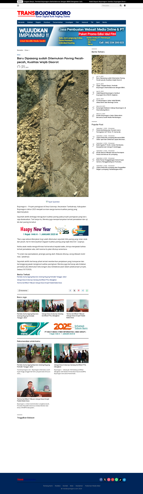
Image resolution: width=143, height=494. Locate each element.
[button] (121, 5)
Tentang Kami (48, 486)
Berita (105, 22)
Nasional (85, 22)
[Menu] (18, 5)
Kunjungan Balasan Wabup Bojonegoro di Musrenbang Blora (111, 109)
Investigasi (69, 22)
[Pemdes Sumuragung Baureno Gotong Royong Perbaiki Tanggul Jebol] (28, 305)
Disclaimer (79, 486)
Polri (77, 22)
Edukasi (30, 22)
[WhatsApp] (116, 480)
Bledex (23, 66)
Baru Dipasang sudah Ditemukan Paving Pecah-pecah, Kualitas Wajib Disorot (110, 79)
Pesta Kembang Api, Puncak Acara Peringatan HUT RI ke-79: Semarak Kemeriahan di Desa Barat (108, 131)
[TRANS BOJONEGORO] (44, 14)
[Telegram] (124, 479)
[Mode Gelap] (125, 5)
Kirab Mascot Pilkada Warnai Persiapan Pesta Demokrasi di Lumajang (110, 153)
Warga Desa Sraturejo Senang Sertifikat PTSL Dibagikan (37, 280)
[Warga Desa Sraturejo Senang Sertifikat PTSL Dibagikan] (53, 305)
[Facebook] (101, 480)
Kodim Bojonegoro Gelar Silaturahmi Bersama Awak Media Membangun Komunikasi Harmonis (109, 116)
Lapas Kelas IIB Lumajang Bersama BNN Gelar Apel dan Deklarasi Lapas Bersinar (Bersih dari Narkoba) (110, 138)
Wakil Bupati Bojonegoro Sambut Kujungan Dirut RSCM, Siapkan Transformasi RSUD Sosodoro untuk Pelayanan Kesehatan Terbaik (109, 94)
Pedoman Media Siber (92, 486)
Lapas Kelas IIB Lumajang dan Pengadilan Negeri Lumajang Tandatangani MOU (111, 168)
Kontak (65, 486)
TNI (92, 22)
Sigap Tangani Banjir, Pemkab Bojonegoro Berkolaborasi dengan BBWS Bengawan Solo (110, 86)
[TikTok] (120, 479)
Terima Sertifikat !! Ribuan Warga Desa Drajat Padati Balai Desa (39, 283)
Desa (18, 55)
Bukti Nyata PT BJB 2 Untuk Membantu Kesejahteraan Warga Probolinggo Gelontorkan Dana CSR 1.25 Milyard (109, 146)
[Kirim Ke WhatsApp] (87, 290)
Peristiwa (47, 22)
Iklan (71, 486)
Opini (98, 22)
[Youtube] (112, 480)
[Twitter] (105, 480)
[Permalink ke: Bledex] (18, 67)
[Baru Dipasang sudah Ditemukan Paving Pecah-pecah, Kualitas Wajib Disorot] (109, 64)
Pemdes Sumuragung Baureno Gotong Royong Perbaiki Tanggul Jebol (41, 277)
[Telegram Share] (82, 290)
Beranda (21, 22)
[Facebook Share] (70, 290)
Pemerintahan (58, 22)
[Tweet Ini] (74, 290)
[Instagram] (108, 480)
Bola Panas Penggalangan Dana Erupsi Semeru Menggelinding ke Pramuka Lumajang (110, 161)
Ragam (38, 22)
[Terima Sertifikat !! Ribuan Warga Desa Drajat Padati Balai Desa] (77, 305)
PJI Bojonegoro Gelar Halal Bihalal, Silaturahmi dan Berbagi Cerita (108, 101)
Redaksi (58, 486)
